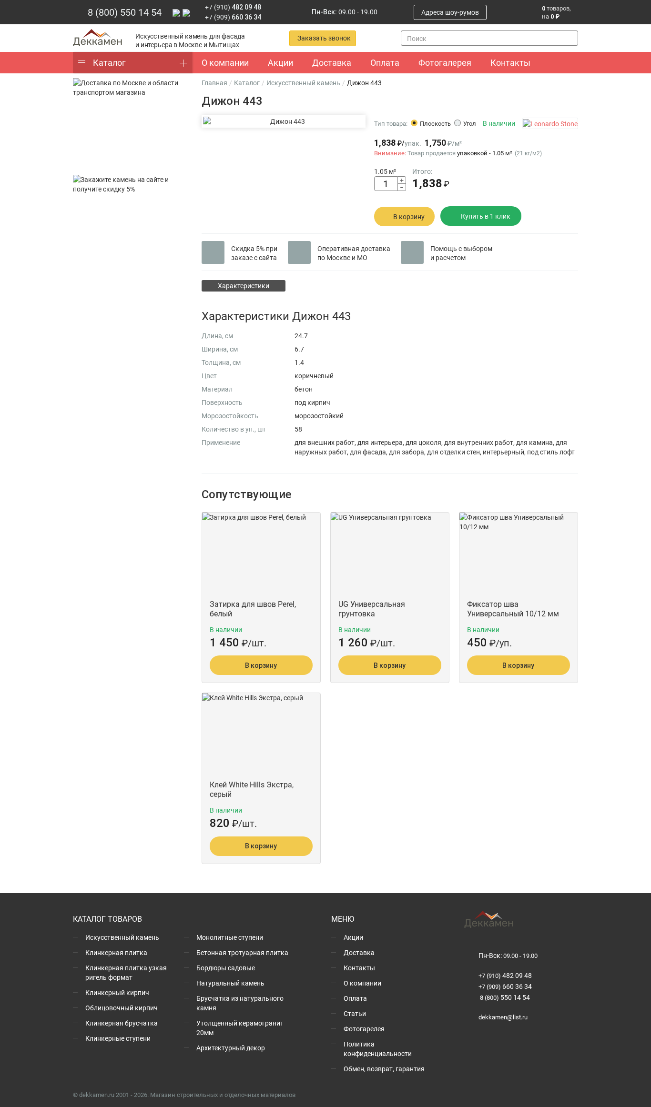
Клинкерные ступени (118, 1038)
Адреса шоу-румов (450, 12)
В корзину (409, 216)
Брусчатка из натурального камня (240, 1003)
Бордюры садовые (225, 967)
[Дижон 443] (284, 121)
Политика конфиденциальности (378, 1048)
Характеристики (243, 285)
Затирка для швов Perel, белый (253, 608)
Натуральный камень (230, 982)
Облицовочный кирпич (121, 1007)
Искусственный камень (303, 82)
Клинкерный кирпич (117, 992)
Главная (214, 82)
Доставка (359, 952)
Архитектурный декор (230, 1047)
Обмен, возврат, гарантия (384, 1068)
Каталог (109, 62)
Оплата (355, 998)
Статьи (355, 1013)
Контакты (359, 967)
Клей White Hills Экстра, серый (252, 789)
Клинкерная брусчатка (121, 1022)
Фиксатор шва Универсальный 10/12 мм (513, 608)
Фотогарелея (364, 1028)
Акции (353, 937)
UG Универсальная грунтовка (371, 608)
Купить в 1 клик (485, 216)
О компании (362, 982)
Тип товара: (390, 123)
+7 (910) (233, 6)
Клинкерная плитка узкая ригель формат (126, 972)
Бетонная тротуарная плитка (242, 952)
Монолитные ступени (229, 937)
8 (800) (504, 997)
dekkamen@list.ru (503, 1017)
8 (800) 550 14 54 (125, 12)
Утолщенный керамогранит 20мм (240, 1027)
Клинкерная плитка (116, 952)
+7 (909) (233, 16)
